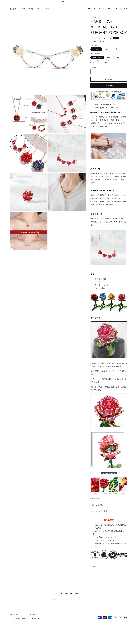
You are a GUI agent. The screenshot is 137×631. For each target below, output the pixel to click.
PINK (117, 57)
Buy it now (109, 85)
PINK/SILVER (109, 49)
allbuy (16, 626)
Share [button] (95, 566)
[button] (31, 8)
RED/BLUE (96, 49)
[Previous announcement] (10, 2)
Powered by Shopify (23, 626)
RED (109, 57)
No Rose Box (97, 57)
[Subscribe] (85, 599)
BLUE (94, 62)
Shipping (93, 41)
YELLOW (105, 62)
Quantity (93, 67)
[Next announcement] (126, 2)
